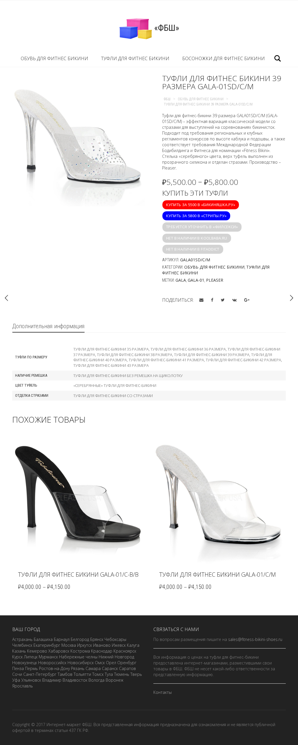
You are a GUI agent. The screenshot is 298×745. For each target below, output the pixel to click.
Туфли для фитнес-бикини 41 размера (166, 359)
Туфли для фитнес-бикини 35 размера (111, 349)
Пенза (18, 668)
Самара (93, 668)
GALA (180, 280)
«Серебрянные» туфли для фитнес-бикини (114, 385)
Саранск (110, 668)
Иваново (102, 645)
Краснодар (101, 651)
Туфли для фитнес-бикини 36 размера (188, 349)
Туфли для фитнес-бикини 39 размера (211, 354)
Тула (109, 674)
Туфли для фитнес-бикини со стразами (113, 395)
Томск (98, 674)
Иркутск (84, 645)
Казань (19, 651)
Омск (100, 662)
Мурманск (48, 657)
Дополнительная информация (48, 326)
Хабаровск (58, 651)
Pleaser (214, 280)
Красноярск (124, 651)
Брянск (96, 639)
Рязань (77, 668)
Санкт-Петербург (39, 674)
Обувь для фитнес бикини (54, 58)
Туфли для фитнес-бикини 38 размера (134, 354)
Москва (68, 645)
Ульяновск (31, 680)
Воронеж (114, 680)
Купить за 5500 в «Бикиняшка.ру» (200, 204)
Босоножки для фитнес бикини (223, 58)
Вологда (96, 680)
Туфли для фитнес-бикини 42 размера (243, 359)
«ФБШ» (165, 28)
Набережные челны (78, 657)
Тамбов (65, 674)
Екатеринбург (46, 645)
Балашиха (43, 639)
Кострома (80, 651)
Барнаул (62, 639)
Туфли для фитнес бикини (135, 58)
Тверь (136, 674)
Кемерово (37, 651)
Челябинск (22, 645)
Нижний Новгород (116, 657)
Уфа (16, 680)
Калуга (133, 645)
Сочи (17, 674)
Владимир (51, 680)
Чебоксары (115, 639)
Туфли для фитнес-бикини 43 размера (111, 365)
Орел (111, 662)
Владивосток (75, 680)
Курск (17, 657)
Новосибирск (81, 662)
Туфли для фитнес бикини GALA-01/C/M (217, 574)
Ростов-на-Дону (54, 668)
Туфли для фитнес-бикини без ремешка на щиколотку (128, 375)
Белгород (80, 639)
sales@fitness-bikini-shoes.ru (255, 639)
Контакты (162, 692)
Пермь (31, 668)
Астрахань (22, 639)
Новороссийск (52, 662)
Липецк (31, 657)
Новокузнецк (24, 662)
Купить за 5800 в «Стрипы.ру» (196, 215)
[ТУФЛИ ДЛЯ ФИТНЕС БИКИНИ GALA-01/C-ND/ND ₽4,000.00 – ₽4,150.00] (291, 298)
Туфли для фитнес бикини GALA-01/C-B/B (78, 574)
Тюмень (121, 674)
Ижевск (119, 645)
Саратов (127, 668)
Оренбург (126, 662)
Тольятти (82, 674)
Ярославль (22, 686)
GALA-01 (196, 280)
